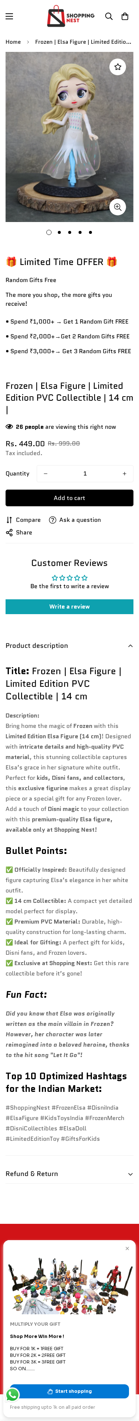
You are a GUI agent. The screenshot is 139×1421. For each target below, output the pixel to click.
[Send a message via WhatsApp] (12, 1395)
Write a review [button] (69, 606)
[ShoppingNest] (69, 16)
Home (13, 42)
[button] (124, 16)
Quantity (17, 473)
